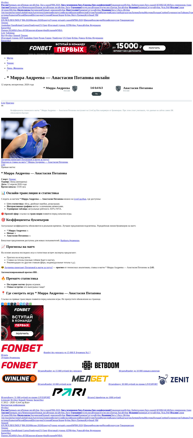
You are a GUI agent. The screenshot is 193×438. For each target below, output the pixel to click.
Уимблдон (34, 25)
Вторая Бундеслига (101, 7)
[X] (11, 304)
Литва (141, 12)
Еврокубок (41, 30)
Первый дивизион (50, 10)
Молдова (148, 12)
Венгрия (84, 12)
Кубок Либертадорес (135, 5)
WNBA (58, 30)
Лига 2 (120, 10)
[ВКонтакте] (2, 304)
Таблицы (10, 33)
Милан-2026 (36, 20)
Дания (97, 12)
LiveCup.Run (80, 199)
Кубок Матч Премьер (75, 15)
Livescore (5, 400)
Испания (51, 30)
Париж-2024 (7, 30)
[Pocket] (18, 304)
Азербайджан (26, 12)
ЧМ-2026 (55, 5)
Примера (142, 7)
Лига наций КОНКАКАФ (157, 5)
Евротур (46, 20)
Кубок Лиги (64, 7)
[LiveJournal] (15, 304)
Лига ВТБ (22, 30)
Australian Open (8, 25)
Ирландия (105, 12)
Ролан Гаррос (45, 38)
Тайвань (185, 12)
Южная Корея (57, 15)
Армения (47, 12)
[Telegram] (24, 304)
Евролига (31, 30)
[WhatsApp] (30, 304)
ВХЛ (13, 20)
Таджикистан (174, 12)
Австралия (6, 12)
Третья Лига (116, 7)
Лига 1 (114, 10)
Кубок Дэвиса (76, 25)
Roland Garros (22, 25)
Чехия (21, 15)
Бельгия (67, 12)
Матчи (10, 58)
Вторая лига (53, 7)
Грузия (91, 12)
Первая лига (27, 5)
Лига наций (45, 5)
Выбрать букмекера (69, 240)
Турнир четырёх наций (61, 20)
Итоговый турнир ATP (59, 25)
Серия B (7, 10)
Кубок (36, 5)
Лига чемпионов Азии (180, 5)
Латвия (135, 12)
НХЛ (3, 20)
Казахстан (115, 12)
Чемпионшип (28, 7)
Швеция (28, 15)
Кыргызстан (126, 12)
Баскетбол (6, 28)
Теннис (4, 22)
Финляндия (97, 20)
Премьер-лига (15, 5)
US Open (43, 25)
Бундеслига (86, 7)
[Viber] (27, 304)
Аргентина (38, 12)
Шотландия (37, 15)
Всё (3, 35)
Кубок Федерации (92, 25)
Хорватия (13, 15)
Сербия (164, 12)
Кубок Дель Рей (162, 7)
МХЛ (18, 20)
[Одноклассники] (5, 304)
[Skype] (21, 304)
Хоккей (4, 17)
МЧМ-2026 (77, 20)
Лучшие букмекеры (10, 357)
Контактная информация (13, 405)
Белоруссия (57, 12)
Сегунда (150, 7)
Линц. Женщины (15, 68)
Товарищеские (118, 5)
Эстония (47, 15)
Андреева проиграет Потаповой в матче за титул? (29, 267)
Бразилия (75, 12)
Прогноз (10, 103)
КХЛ (8, 20)
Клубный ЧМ (91, 15)
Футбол (4, 2)
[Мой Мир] (8, 304)
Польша (157, 12)
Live (3, 33)
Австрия (15, 12)
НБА (15, 30)
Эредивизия (36, 10)
